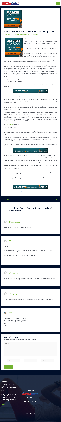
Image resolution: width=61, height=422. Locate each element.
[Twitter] (28, 401)
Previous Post (5, 199)
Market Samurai (9, 124)
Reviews (22, 34)
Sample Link (4, 404)
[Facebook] (25, 401)
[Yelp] (36, 401)
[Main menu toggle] (58, 3)
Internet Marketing (15, 34)
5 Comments (7, 34)
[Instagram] (32, 401)
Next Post (56, 199)
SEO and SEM (27, 34)
